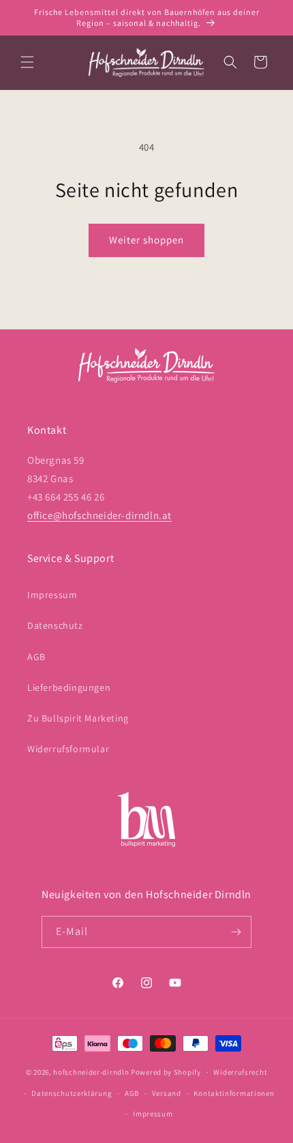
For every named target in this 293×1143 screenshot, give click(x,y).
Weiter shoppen (146, 239)
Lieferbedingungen (68, 687)
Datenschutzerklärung (71, 1093)
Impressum (52, 595)
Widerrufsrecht (240, 1072)
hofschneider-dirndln (91, 1072)
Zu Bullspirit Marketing (78, 718)
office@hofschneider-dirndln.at (99, 515)
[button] (27, 62)
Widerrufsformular (68, 749)
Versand (166, 1093)
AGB (36, 657)
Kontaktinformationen (234, 1093)
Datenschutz (55, 625)
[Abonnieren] (236, 932)
